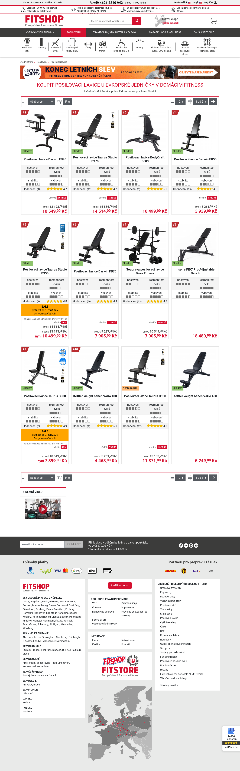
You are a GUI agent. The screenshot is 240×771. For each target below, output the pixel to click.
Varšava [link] (27, 711)
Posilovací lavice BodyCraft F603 (145, 159)
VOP (94, 603)
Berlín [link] (45, 601)
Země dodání (180, 2)
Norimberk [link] (48, 620)
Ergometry (166, 592)
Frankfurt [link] (59, 609)
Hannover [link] (39, 612)
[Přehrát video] (43, 509)
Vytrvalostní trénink (40, 32)
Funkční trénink (168, 656)
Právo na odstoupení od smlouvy (134, 613)
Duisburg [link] (40, 609)
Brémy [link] (52, 605)
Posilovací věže (168, 605)
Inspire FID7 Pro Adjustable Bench (195, 271)
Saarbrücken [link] (30, 624)
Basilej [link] (26, 675)
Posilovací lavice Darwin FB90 (45, 159)
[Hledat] (136, 21)
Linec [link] (68, 650)
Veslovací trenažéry (170, 600)
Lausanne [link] (42, 675)
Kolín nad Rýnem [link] (42, 616)
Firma (26, 2)
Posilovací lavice (59, 62)
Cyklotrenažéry (168, 622)
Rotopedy (165, 639)
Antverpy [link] (27, 684)
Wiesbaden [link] (67, 624)
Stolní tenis (166, 613)
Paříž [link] (31, 693)
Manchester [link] (49, 641)
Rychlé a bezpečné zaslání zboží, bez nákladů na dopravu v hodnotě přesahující (94, 11)
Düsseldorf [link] (28, 609)
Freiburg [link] (69, 609)
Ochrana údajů (129, 603)
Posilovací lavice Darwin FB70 (95, 271)
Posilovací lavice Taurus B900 (45, 396)
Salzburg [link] (77, 650)
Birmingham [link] (48, 637)
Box (162, 631)
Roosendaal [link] (29, 666)
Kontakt (58, 2)
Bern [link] (33, 675)
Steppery (165, 648)
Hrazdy (164, 669)
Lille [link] (25, 693)
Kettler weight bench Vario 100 (95, 396)
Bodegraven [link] (43, 662)
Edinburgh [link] (74, 637)
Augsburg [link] (35, 601)
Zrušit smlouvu (120, 585)
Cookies (96, 607)
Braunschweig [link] (40, 605)
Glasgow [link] (27, 641)
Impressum (37, 2)
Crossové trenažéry (170, 588)
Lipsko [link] (55, 616)
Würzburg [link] (28, 628)
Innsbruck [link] (45, 650)
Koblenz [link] (27, 616)
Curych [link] (53, 675)
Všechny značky (169, 685)
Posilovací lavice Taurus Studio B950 (45, 271)
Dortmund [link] (62, 605)
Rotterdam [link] (42, 666)
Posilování (74, 32)
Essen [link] (49, 609)
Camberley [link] (61, 637)
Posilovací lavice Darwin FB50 (195, 159)
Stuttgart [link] (55, 624)
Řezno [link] (58, 620)
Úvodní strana (26, 62)
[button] (213, 101)
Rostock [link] (67, 620)
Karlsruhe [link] (63, 612)
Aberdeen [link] (28, 637)
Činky (163, 626)
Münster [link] (37, 620)
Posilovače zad (168, 665)
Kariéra (48, 2)
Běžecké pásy (167, 596)
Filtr (67, 101)
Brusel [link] (36, 684)
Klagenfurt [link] (58, 650)
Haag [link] (54, 662)
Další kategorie (204, 32)
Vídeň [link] (26, 653)
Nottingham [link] (63, 641)
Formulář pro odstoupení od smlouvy (105, 621)
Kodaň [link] (26, 702)
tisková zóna (128, 640)
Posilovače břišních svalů (173, 661)
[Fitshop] (44, 20)
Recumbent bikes (169, 635)
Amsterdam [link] (29, 662)
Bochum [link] (64, 601)
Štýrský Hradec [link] (31, 650)
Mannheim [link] (75, 616)
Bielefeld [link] (54, 601)
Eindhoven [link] (63, 662)
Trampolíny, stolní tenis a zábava (115, 32)
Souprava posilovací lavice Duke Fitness (145, 271)
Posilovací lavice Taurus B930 (145, 396)
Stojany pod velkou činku (173, 652)
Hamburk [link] (28, 612)
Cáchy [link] (26, 601)
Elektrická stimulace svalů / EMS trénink (181, 674)
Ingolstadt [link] (51, 612)
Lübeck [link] (64, 616)
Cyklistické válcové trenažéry (175, 643)
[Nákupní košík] (214, 21)
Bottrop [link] (27, 605)
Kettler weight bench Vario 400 (195, 396)
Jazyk (196, 2)
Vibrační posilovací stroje (173, 678)
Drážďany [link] (74, 605)
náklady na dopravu (103, 611)
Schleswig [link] (43, 624)
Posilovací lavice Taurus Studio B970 (95, 159)
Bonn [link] (73, 601)
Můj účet (208, 2)
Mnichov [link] (27, 620)
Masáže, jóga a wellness (165, 32)
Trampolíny (166, 609)
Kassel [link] (73, 612)
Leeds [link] (37, 637)
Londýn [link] (37, 641)
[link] (181, 546)
